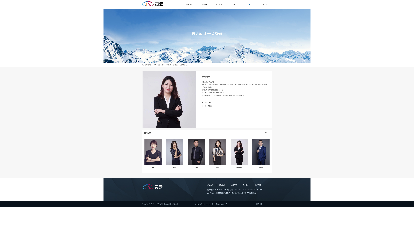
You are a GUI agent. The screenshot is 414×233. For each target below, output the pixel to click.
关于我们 (249, 4)
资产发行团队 (184, 65)
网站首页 (189, 4)
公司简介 (168, 65)
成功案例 (219, 4)
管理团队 (175, 65)
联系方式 (264, 4)
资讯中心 (234, 4)
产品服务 (204, 4)
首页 (155, 65)
